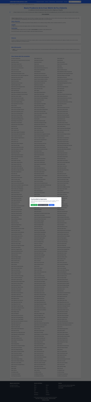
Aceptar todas (34, 204)
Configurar (51, 204)
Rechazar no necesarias (43, 204)
